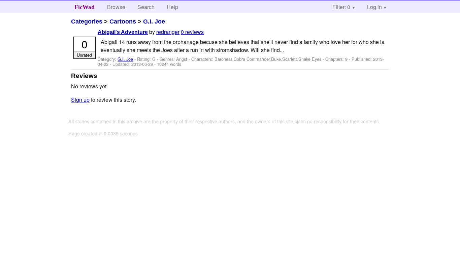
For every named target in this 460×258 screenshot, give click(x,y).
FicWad (84, 7)
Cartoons (122, 21)
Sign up (80, 99)
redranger (167, 32)
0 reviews (192, 32)
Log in (374, 7)
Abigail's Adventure (123, 32)
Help (172, 7)
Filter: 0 (341, 7)
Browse (116, 7)
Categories (86, 21)
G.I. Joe (154, 21)
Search (146, 7)
